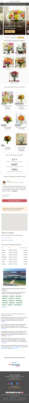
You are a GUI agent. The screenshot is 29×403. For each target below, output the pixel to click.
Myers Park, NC (19, 302)
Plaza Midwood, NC (18, 304)
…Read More (14, 191)
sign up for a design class (16, 347)
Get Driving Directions (8, 240)
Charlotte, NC (12, 296)
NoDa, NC (4, 304)
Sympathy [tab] (13, 37)
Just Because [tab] (21, 37)
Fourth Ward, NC (19, 300)
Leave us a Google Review (14, 387)
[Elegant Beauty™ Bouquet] (4, 183)
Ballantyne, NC (5, 296)
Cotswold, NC (18, 296)
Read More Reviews (14, 201)
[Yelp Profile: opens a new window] (20, 384)
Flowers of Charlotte (14, 1)
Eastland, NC (11, 298)
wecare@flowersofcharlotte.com (14, 379)
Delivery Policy (5, 399)
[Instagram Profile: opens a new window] (9, 384)
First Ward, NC (12, 300)
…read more (3, 321)
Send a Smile (8, 31)
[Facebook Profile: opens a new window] (11, 384)
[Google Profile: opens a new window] (17, 384)
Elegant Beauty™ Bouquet (11, 182)
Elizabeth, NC (4, 300)
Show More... (4, 306)
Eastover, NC (17, 298)
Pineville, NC (10, 304)
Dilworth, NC (4, 298)
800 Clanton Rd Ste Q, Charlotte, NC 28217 (14, 376)
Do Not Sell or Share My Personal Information (18, 399)
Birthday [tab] (7, 37)
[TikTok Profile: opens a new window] (14, 384)
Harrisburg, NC (5, 302)
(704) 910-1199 (7, 237)
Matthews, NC (12, 302)
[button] (26, 400)
